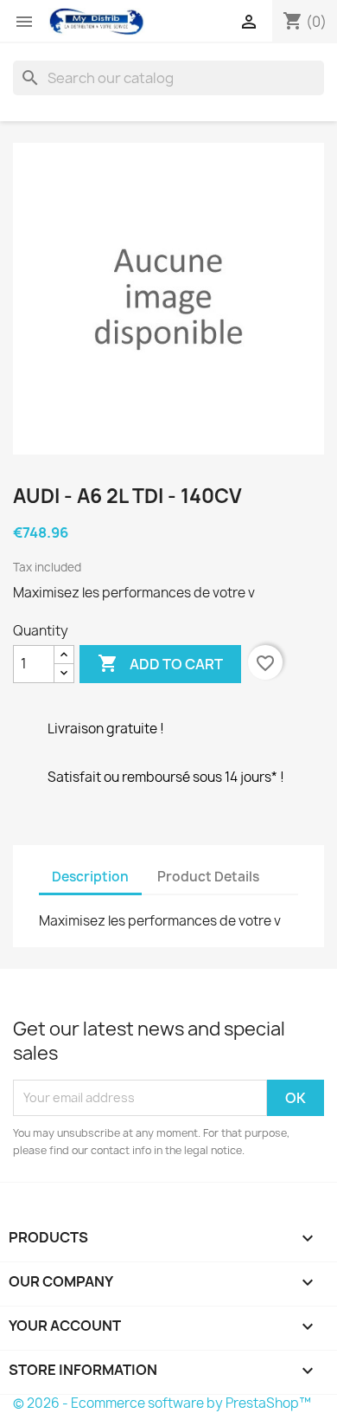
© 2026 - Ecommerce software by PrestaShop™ (162, 1403)
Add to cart (160, 663)
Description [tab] (90, 877)
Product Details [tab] (208, 877)
